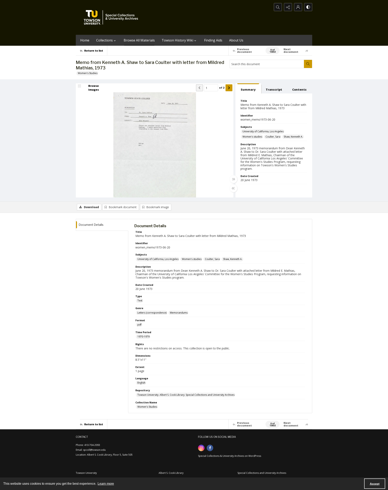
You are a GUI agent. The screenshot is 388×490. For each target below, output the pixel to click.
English (141, 382)
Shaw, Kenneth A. (293, 136)
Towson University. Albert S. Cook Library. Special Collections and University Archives (185, 395)
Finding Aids (213, 40)
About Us (236, 40)
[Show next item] (229, 87)
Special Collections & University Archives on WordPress (229, 456)
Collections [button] (104, 40)
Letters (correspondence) (152, 312)
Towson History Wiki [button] (177, 40)
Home (84, 40)
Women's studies (252, 136)
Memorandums (179, 312)
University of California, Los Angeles (263, 131)
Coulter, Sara (273, 136)
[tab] (248, 88)
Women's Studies (87, 73)
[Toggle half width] (233, 188)
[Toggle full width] (233, 179)
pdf (139, 324)
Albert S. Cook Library (171, 473)
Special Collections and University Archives (261, 473)
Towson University (86, 473)
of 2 (222, 87)
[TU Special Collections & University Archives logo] (112, 17)
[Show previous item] (199, 87)
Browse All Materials (139, 40)
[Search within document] (308, 64)
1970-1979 (143, 336)
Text (139, 300)
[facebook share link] (210, 448)
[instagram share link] (201, 448)
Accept (375, 483)
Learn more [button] (106, 483)
